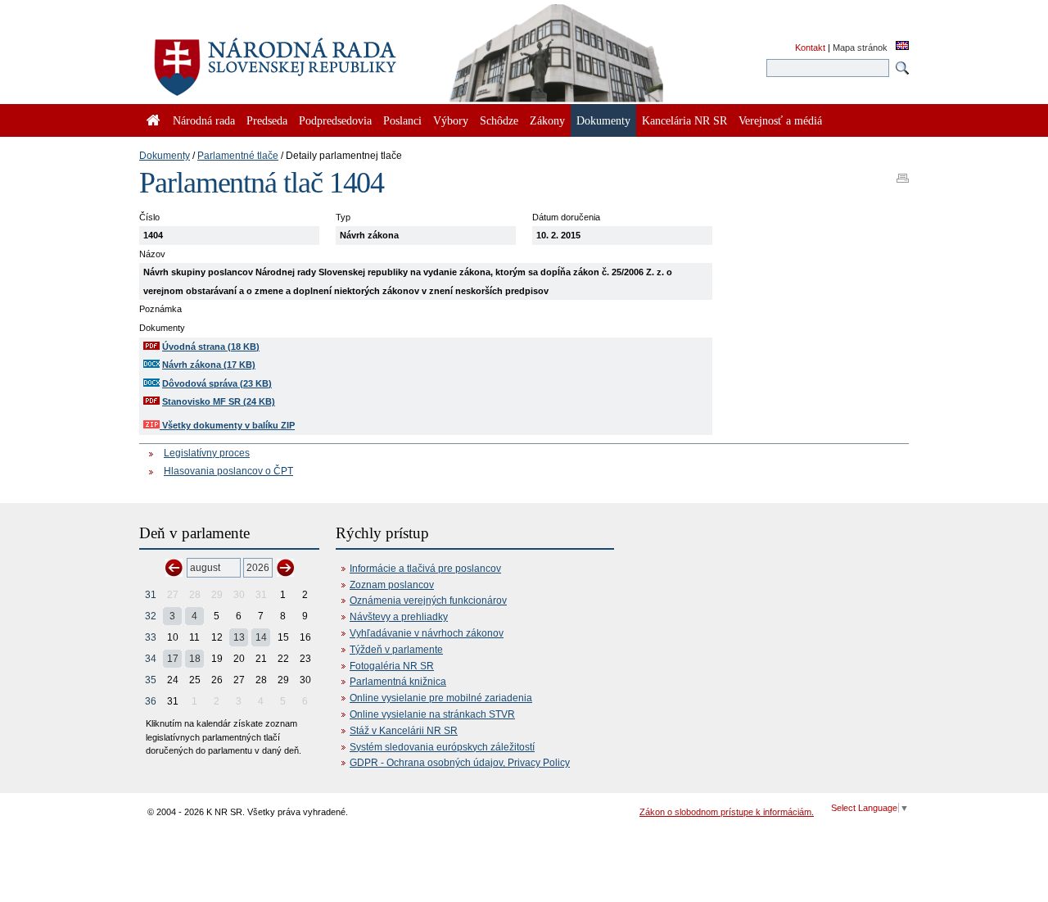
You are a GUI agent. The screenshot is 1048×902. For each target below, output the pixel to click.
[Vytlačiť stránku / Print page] (903, 172)
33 (150, 637)
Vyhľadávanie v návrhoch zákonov (427, 633)
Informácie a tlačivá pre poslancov (425, 568)
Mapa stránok (860, 47)
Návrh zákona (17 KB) (208, 364)
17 (172, 658)
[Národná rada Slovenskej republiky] (327, 57)
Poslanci (402, 120)
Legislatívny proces (207, 453)
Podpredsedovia (335, 120)
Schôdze (499, 120)
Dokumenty (164, 155)
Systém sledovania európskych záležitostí (442, 747)
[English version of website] (902, 47)
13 (239, 637)
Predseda (266, 120)
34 (150, 658)
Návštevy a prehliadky (399, 617)
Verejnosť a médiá (780, 120)
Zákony (547, 120)
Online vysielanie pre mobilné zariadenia (441, 698)
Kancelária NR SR (684, 120)
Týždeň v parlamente (396, 649)
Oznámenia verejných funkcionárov (428, 600)
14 (261, 637)
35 (150, 680)
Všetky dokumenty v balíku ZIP (227, 425)
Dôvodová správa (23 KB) (217, 383)
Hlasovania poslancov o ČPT (228, 471)
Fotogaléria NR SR (392, 666)
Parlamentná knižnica (398, 681)
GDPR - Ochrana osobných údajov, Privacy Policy (460, 762)
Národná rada (204, 120)
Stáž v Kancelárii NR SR (404, 731)
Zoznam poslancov (392, 585)
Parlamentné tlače (237, 155)
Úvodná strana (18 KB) (211, 346)
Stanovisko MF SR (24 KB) (218, 401)
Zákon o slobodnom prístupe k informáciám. (726, 812)
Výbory (450, 120)
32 (150, 616)
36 (150, 701)
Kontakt (810, 47)
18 (195, 658)
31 (150, 595)
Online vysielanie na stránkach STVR (432, 714)
